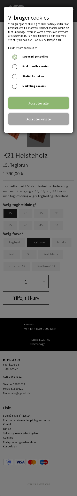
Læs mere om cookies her (22, 48)
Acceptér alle (39, 103)
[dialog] (38, 248)
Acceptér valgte (38, 119)
